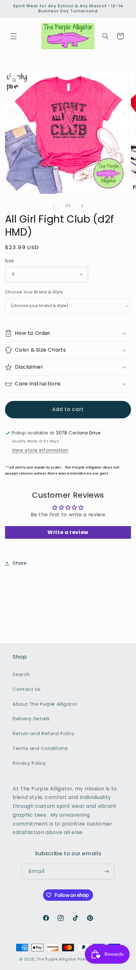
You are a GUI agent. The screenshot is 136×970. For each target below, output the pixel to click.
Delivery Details (31, 718)
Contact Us (26, 689)
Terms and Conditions (40, 748)
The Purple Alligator (56, 959)
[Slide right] (82, 206)
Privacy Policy (29, 763)
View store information (40, 450)
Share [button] (20, 563)
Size (9, 261)
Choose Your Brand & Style (34, 292)
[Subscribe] (106, 871)
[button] (13, 36)
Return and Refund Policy (44, 733)
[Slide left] (54, 206)
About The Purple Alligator (45, 704)
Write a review (68, 532)
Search (21, 674)
